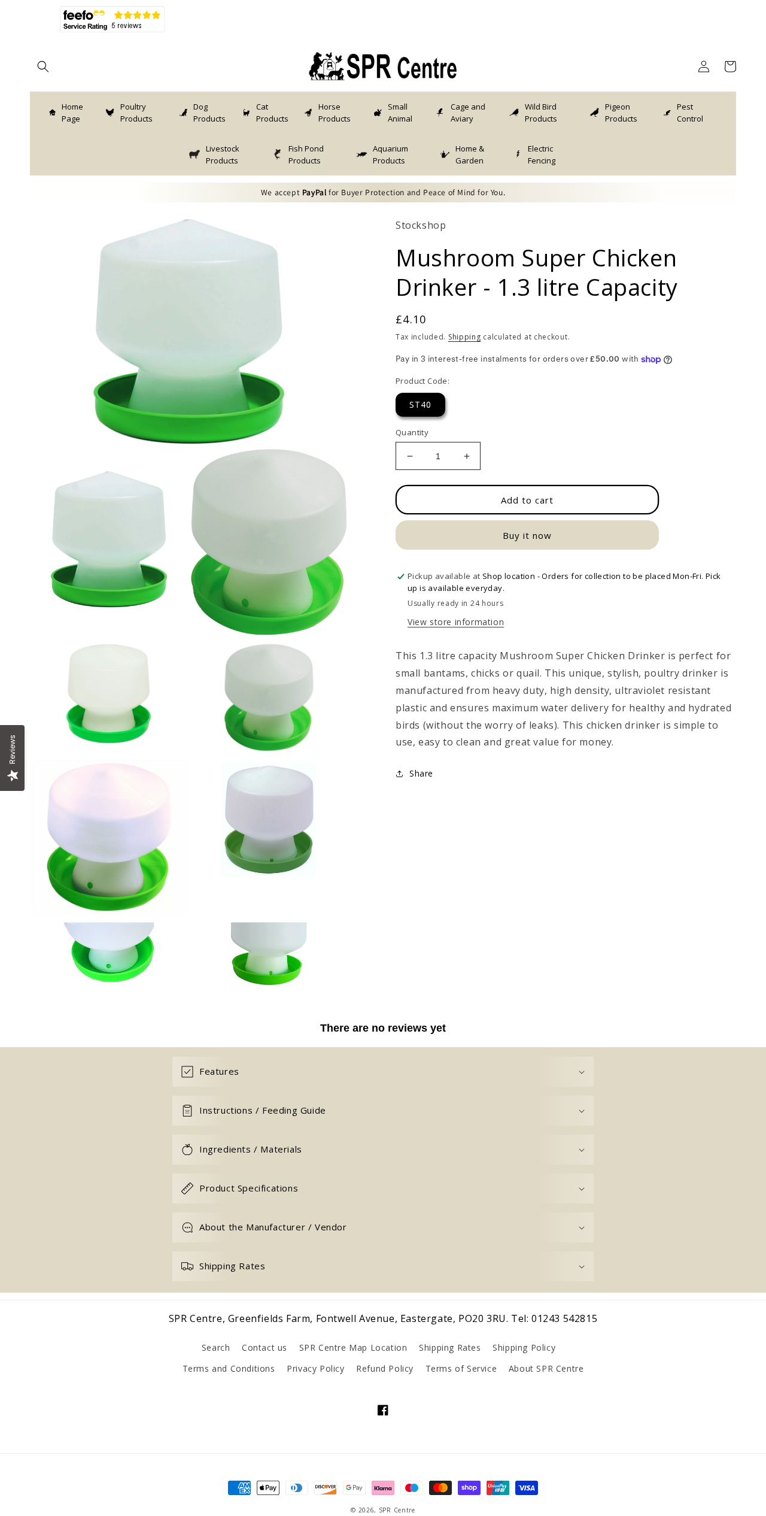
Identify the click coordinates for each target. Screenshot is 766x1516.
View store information (456, 622)
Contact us (264, 1347)
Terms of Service (461, 1368)
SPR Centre (397, 1510)
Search (216, 1347)
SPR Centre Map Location (353, 1347)
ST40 (420, 404)
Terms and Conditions (229, 1368)
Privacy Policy (315, 1368)
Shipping (464, 337)
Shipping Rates (450, 1347)
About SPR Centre (546, 1368)
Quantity (412, 432)
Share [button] (421, 774)
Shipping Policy (524, 1347)
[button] (43, 66)
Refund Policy (385, 1368)
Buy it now (527, 535)
